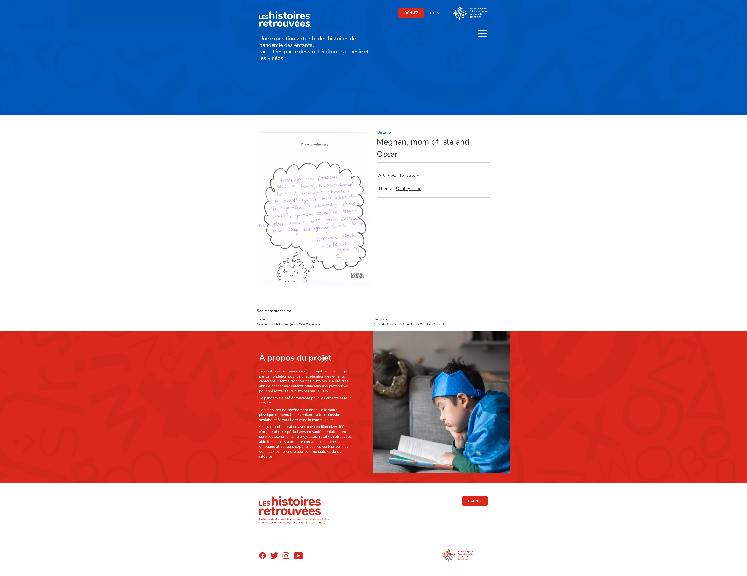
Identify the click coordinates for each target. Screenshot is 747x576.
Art (375, 324)
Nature (283, 324)
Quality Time (408, 188)
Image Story (402, 324)
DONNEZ (411, 13)
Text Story (409, 175)
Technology (313, 324)
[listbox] (435, 13)
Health (273, 324)
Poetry (415, 324)
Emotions (262, 324)
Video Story (441, 324)
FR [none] (432, 13)
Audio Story (386, 324)
